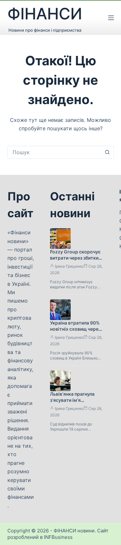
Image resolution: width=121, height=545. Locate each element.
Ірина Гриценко (69, 266)
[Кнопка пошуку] (107, 152)
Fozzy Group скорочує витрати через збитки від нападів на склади (75, 258)
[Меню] (111, 18)
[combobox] (54, 152)
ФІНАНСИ (44, 13)
